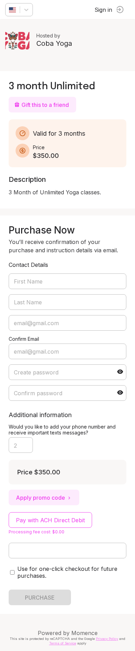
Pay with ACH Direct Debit (50, 520)
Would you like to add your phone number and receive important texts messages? (62, 430)
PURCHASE (40, 597)
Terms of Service (62, 643)
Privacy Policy (107, 639)
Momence (84, 632)
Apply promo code (40, 497)
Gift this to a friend (45, 104)
